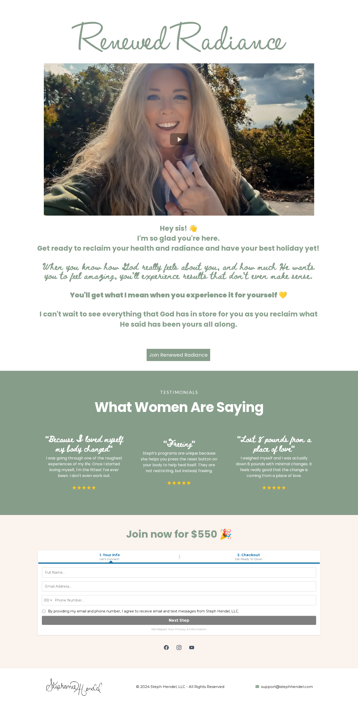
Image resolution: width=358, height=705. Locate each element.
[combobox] (47, 600)
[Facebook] (166, 647)
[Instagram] (179, 647)
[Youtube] (191, 647)
